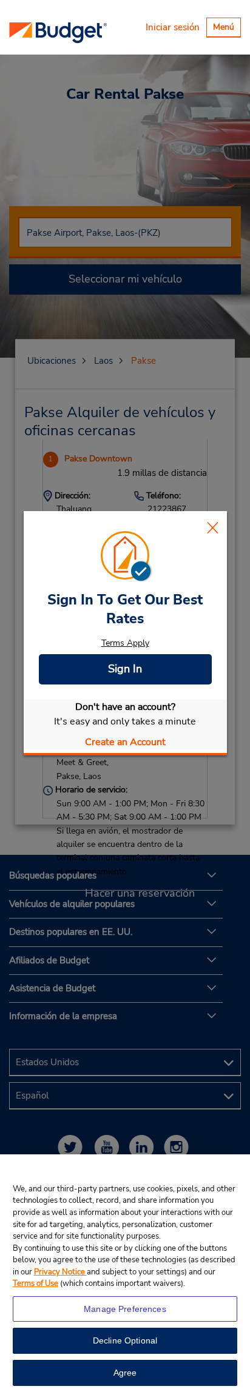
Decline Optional (125, 1340)
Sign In (125, 668)
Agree (125, 1372)
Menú (226, 29)
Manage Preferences (125, 1309)
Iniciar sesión (173, 27)
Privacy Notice (60, 1272)
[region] (125, 1273)
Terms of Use (35, 1283)
